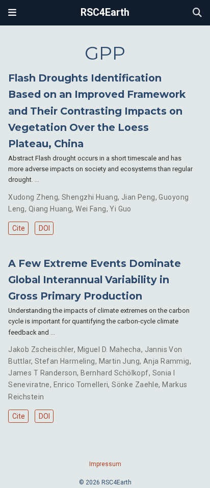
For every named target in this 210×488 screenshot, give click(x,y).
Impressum (105, 464)
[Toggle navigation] (12, 12)
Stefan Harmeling (65, 361)
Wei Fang (90, 209)
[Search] (197, 13)
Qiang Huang (50, 209)
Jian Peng (138, 197)
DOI (44, 228)
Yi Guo (121, 209)
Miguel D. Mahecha (109, 349)
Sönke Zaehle (135, 385)
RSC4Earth (105, 12)
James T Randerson (42, 373)
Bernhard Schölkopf (115, 373)
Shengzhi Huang (90, 197)
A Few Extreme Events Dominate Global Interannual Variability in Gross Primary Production (94, 279)
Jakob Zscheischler (41, 349)
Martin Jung (119, 361)
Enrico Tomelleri (81, 385)
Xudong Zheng (33, 197)
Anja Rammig (166, 361)
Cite (18, 228)
